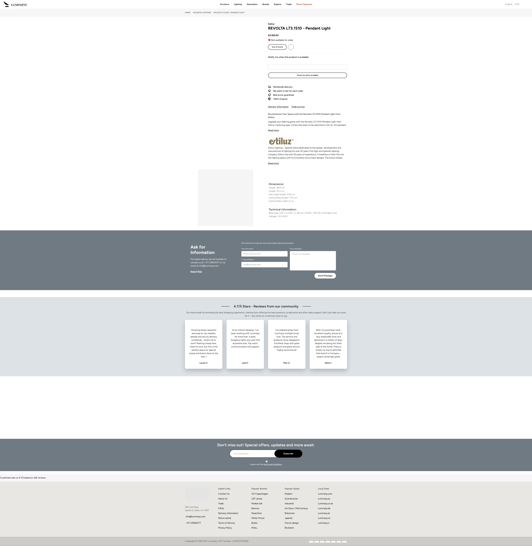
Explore (277, 4)
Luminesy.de (324, 508)
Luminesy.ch (324, 518)
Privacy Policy (225, 527)
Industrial (289, 503)
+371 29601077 (211, 262)
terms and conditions (273, 464)
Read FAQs (196, 271)
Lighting (238, 4)
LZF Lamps (256, 498)
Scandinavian (291, 498)
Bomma (255, 508)
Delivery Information (278, 106)
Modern (288, 493)
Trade (288, 4)
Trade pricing (298, 106)
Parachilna (256, 513)
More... (254, 527)
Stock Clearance (304, 4)
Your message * (296, 249)
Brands (265, 4)
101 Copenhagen (259, 493)
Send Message (325, 275)
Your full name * (247, 249)
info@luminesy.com (209, 265)
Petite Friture (257, 518)
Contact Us (223, 493)
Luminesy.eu (324, 498)
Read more (273, 130)
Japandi (288, 518)
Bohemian (290, 513)
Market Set (256, 503)
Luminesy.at (324, 513)
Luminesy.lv (323, 523)
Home (187, 13)
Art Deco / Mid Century (296, 508)
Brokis (254, 523)
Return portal (224, 518)
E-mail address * (248, 260)
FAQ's (221, 508)
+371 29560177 (193, 523)
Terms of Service (226, 523)
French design (292, 523)
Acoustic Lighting (202, 13)
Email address (274, 61)
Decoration (252, 4)
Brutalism (289, 527)
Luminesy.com (325, 493)
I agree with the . (266, 464)
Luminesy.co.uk (325, 503)
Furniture (224, 4)
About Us (222, 498)
